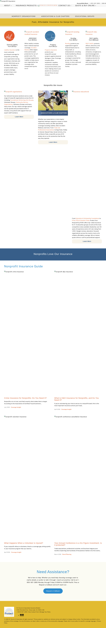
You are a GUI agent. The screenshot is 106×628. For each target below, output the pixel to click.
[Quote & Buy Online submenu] (95, 5)
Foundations (14, 100)
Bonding (67, 43)
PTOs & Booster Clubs (82, 220)
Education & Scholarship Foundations (87, 218)
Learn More (19, 117)
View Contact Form (33, 612)
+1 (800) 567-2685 (22, 612)
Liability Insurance (10, 50)
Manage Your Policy (45, 612)
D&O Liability (90, 43)
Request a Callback (53, 591)
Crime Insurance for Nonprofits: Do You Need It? (25, 398)
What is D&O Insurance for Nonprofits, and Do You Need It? (76, 399)
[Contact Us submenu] (70, 5)
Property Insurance (51, 50)
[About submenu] (11, 5)
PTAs (73, 220)
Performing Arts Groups (26, 100)
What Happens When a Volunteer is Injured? (23, 543)
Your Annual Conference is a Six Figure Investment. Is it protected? (78, 544)
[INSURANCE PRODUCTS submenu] (37, 5)
